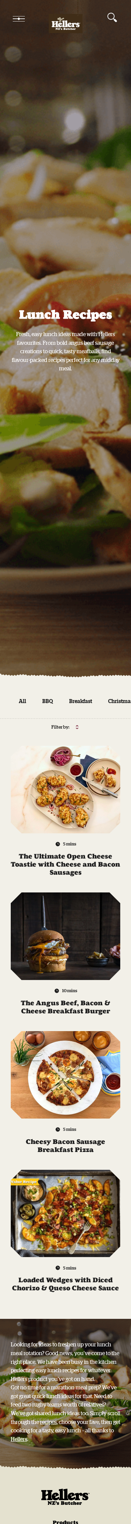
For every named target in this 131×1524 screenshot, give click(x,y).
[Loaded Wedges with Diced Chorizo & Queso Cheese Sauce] (65, 1213)
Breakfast (80, 701)
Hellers (19, 1439)
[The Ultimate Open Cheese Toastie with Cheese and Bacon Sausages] (65, 789)
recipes (48, 1422)
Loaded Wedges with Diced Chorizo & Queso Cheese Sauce (65, 1284)
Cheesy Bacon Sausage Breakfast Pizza (65, 1146)
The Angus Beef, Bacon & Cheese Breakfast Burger (65, 1007)
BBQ (47, 701)
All (22, 701)
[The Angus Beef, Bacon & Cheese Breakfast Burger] (65, 936)
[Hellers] (65, 19)
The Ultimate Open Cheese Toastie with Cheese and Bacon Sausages (65, 864)
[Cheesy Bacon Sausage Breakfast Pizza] (65, 1075)
